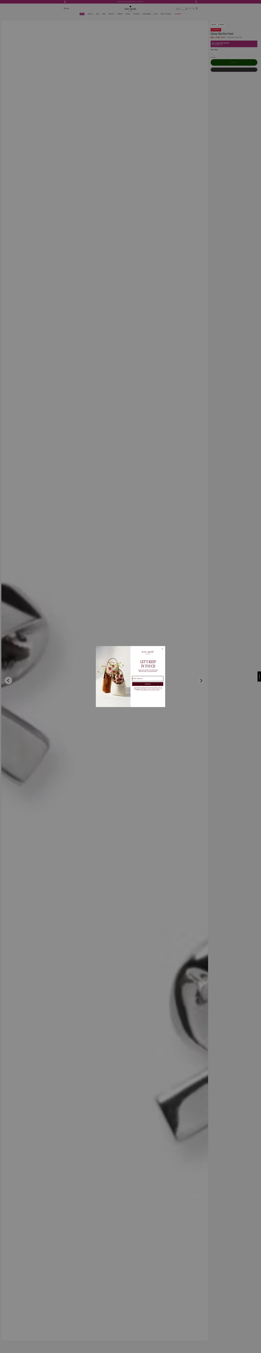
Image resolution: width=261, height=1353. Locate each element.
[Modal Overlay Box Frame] (130, 676)
